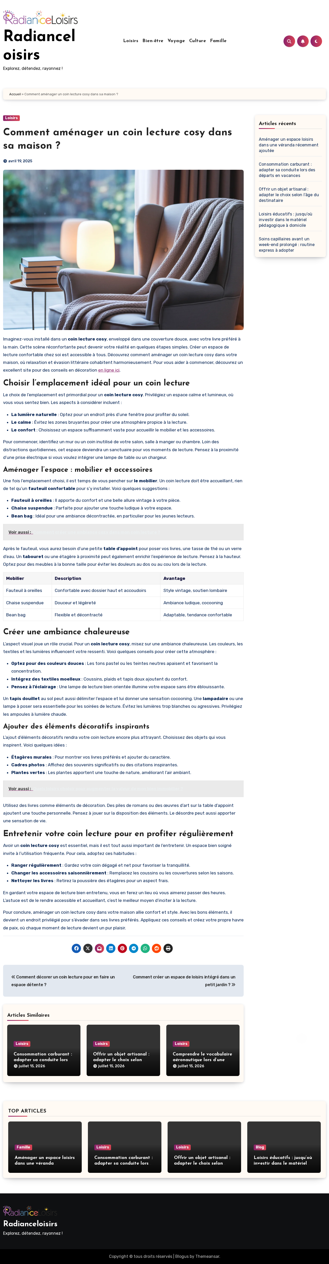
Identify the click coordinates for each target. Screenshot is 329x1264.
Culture (197, 41)
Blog (260, 1147)
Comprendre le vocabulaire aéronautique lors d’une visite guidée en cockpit (202, 1060)
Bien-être (152, 41)
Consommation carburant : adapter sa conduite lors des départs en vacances (43, 1060)
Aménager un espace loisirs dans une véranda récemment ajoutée (288, 145)
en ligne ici (109, 370)
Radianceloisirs (30, 1224)
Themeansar (207, 1256)
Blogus (182, 1256)
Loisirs (131, 41)
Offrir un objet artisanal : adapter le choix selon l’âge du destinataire (121, 1060)
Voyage (176, 41)
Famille (218, 41)
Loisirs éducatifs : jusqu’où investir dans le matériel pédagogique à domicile (286, 220)
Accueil (15, 94)
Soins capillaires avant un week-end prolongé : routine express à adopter (287, 245)
